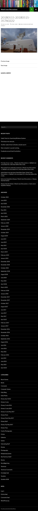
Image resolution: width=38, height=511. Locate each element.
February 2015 (5, 355)
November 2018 (5, 264)
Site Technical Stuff (6, 457)
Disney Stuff (4, 421)
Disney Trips (4, 428)
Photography (4, 450)
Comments (4, 386)
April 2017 (4, 319)
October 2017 (5, 303)
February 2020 (5, 223)
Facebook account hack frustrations (11, 151)
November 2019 (5, 229)
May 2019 (3, 245)
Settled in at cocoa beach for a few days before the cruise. (18, 163)
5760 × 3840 (14, 24)
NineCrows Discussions (9, 9)
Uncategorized (5, 473)
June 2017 (4, 313)
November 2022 (5, 207)
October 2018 (5, 268)
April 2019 (4, 248)
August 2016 (4, 342)
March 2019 (4, 252)
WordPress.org (5, 500)
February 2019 (5, 255)
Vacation (3, 476)
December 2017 (5, 297)
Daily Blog (4, 392)
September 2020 (5, 219)
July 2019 (3, 239)
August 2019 (4, 235)
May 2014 (3, 364)
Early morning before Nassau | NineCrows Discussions (16, 179)
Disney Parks (4, 415)
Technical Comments (6, 469)
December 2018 (5, 261)
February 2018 (5, 290)
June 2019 (4, 242)
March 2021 (4, 216)
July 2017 (3, 310)
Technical (3, 466)
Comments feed (5, 497)
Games (3, 440)
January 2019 (4, 258)
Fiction (3, 434)
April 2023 (4, 203)
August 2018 (4, 274)
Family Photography (6, 431)
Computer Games (6, 389)
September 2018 (5, 271)
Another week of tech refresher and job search (13, 144)
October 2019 (5, 232)
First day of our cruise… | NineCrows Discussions (14, 163)
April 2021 (4, 213)
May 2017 (3, 316)
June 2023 (4, 200)
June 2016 (4, 348)
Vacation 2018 (5, 479)
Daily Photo (4, 395)
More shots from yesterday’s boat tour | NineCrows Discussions (18, 167)
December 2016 (5, 329)
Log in (2, 491)
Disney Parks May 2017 (7, 418)
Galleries (3, 437)
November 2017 (5, 300)
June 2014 (4, 361)
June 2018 (4, 277)
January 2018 (4, 293)
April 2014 (4, 368)
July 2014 (3, 358)
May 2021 (3, 210)
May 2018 (3, 281)
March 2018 (4, 287)
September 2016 (5, 339)
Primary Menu (36, 9)
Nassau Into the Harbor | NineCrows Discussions (14, 184)
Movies (3, 447)
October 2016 (5, 335)
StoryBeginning (5, 463)
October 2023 (5, 197)
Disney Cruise (5, 402)
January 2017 (4, 326)
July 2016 (3, 345)
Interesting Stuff (5, 444)
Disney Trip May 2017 (7, 424)
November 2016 (5, 332)
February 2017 (5, 322)
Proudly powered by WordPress (8, 508)
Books (2, 382)
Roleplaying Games (6, 453)
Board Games (4, 379)
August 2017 (4, 306)
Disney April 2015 (6, 399)
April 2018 (4, 284)
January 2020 (4, 226)
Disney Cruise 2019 (6, 408)
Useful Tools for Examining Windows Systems (13, 138)
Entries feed (4, 494)
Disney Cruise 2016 (6, 405)
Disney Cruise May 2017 (7, 411)
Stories (3, 460)
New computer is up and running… (10, 148)
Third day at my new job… (8, 141)
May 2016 (3, 351)
